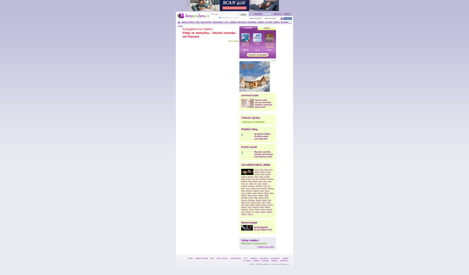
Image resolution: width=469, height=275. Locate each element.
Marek (266, 193)
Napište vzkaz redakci (266, 247)
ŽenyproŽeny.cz (193, 14)
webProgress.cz (283, 264)
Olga (248, 202)
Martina (261, 195)
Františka (270, 179)
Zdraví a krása (188, 22)
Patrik (258, 202)
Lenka (261, 191)
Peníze (180, 26)
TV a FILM (268, 22)
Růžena (244, 207)
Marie (272, 193)
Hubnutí (233, 22)
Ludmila (248, 193)
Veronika (269, 209)
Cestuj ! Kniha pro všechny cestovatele (270, 45)
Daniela (267, 177)
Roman (263, 205)
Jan (255, 184)
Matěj (266, 195)
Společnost (218, 22)
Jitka (243, 188)
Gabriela (244, 181)
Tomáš (257, 209)
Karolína (264, 188)
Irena (264, 181)
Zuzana (250, 214)
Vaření (260, 22)
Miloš (266, 198)
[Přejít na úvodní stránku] (179, 22)
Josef (248, 188)
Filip (256, 179)
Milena (261, 198)
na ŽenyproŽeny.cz (226, 17)
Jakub (251, 184)
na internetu (236, 17)
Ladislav (255, 191)
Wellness (242, 22)
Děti (197, 22)
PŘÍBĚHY (287, 14)
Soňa (249, 207)
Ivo (247, 184)
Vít (253, 212)
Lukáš (254, 193)
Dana (256, 177)
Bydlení (284, 22)
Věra (243, 212)
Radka (252, 205)
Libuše (267, 191)
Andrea (263, 172)
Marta (250, 195)
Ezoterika (252, 22)
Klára (243, 191)
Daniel (261, 177)
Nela (269, 200)
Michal (251, 198)
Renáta (257, 205)
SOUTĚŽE (258, 14)
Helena (255, 181)
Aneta (268, 172)
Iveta (243, 184)
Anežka (257, 174)
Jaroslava (251, 186)
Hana (250, 181)
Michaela (244, 198)
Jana (259, 184)
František (262, 179)
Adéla (261, 170)
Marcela (260, 193)
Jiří (269, 186)
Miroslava (251, 200)
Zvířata (276, 22)
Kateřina (271, 188)
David (243, 179)
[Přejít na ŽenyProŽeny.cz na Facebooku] (286, 18)
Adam (256, 170)
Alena (266, 170)
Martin (255, 195)
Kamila (252, 188)
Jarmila (264, 184)
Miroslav (244, 200)
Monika (258, 200)
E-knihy (257, 43)
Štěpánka (244, 209)
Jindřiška (259, 186)
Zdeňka (243, 214)
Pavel (264, 202)
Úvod (190, 258)
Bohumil (250, 177)
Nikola (243, 202)
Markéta (244, 195)
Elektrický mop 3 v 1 (245, 44)
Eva (253, 179)
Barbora (244, 177)
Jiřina (265, 186)
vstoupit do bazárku (257, 55)
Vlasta (257, 212)
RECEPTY (277, 14)
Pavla (269, 202)
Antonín (268, 174)
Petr (242, 205)
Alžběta (257, 172)
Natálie (264, 200)
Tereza (251, 209)
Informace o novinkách (253, 122)
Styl (226, 22)
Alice (271, 170)
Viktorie (248, 212)
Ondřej (253, 202)
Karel (258, 188)
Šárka (262, 207)
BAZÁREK (248, 28)
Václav (262, 209)
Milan (256, 198)
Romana (270, 205)
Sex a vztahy (206, 22)
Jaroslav (244, 186)
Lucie (243, 193)
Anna (262, 174)
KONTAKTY (284, 261)
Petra (247, 205)
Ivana (269, 181)
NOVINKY (268, 14)
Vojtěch (263, 212)
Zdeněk (269, 212)
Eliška (248, 179)
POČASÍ (267, 28)
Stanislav (255, 207)
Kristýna (249, 191)
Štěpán (267, 207)
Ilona (260, 181)
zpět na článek (233, 41)
